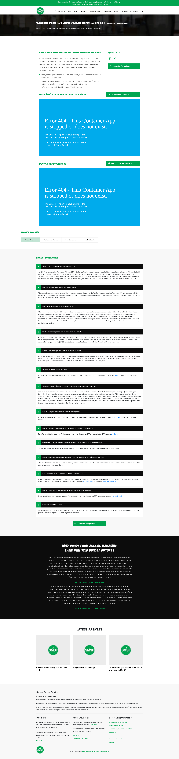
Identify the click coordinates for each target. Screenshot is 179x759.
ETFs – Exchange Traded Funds (51, 28)
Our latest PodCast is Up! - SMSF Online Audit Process (90, 4)
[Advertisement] (89, 43)
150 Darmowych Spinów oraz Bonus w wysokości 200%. (125, 668)
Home (55, 11)
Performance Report (119, 94)
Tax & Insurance (95, 11)
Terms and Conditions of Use (118, 722)
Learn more (39, 740)
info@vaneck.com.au (109, 482)
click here (117, 375)
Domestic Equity (68, 28)
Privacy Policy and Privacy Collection (120, 729)
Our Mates (61, 11)
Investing (84, 11)
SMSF (69, 11)
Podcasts (124, 11)
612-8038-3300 (88, 482)
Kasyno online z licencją (84, 667)
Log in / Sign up (115, 2)
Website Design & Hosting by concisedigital (95, 751)
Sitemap (111, 742)
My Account (134, 11)
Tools (116, 11)
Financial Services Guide (116, 725)
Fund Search (107, 11)
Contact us (76, 735)
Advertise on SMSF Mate (80, 738)
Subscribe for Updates (121, 66)
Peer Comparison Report (120, 163)
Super (76, 11)
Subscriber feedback (115, 739)
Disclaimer (112, 732)
